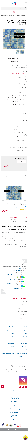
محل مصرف (24, 100)
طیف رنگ (24, 129)
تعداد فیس (24, 123)
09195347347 (13, 279)
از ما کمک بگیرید (23, 314)
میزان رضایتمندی (10, 330)
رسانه (14, 391)
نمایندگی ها (14, 402)
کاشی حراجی (14, 420)
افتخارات (12, 346)
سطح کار (25, 110)
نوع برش (25, 107)
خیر (2, 176)
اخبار (26, 340)
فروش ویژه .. (24, 140)
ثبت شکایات (24, 327)
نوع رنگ (25, 126)
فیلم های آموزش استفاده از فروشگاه (20, 318)
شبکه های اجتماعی (14, 405)
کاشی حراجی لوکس (14, 412)
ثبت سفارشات (11, 350)
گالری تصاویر (24, 350)
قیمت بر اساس (25, 83)
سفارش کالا (25, 301)
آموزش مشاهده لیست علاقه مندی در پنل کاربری (16, 67)
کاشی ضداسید (24, 337)
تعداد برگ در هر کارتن (24, 119)
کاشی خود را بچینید (23, 356)
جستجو (25, 8)
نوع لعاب (25, 92)
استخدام (12, 333)
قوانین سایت (24, 330)
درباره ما (12, 340)
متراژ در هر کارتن (24, 114)
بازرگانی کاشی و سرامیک (22, 353)
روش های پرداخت (14, 398)
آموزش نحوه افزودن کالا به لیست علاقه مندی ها (16, 66)
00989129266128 (7, 284)
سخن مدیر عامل (24, 343)
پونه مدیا (10, 430)
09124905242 (9, 275)
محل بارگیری (24, 132)
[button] (3, 199)
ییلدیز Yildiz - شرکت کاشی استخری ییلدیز (17, 74)
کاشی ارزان (14, 416)
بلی (6, 176)
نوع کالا (25, 104)
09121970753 (19, 268)
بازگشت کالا (24, 304)
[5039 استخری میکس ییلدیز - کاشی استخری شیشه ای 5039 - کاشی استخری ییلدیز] (14, 39)
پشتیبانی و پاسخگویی (22, 308)
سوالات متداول (11, 327)
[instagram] (23, 380)
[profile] (14, 11)
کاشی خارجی (14, 394)
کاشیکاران (25, 333)
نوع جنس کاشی (24, 88)
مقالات (13, 337)
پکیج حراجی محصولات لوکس (14, 409)
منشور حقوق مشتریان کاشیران (8, 353)
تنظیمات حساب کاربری (22, 311)
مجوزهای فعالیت (10, 343)
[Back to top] (2, 386)
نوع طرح (25, 95)
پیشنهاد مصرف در (25, 136)
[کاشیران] (14, 3)
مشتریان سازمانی (23, 346)
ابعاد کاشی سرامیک (24, 78)
